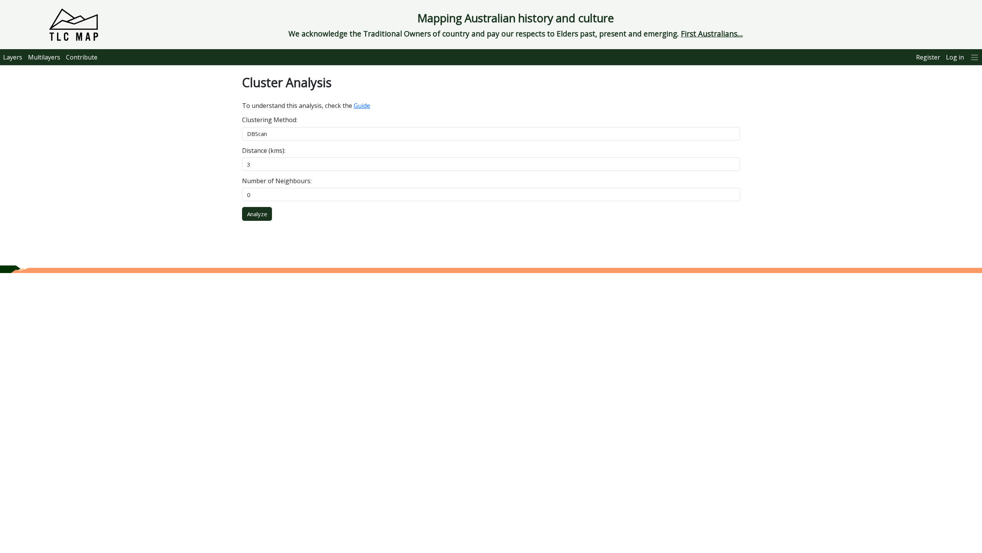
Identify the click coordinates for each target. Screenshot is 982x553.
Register (928, 57)
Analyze (257, 214)
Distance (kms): (263, 150)
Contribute (81, 57)
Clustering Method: (269, 120)
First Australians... (712, 33)
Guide (362, 105)
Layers (12, 57)
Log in (955, 57)
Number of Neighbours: (276, 181)
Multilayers (44, 57)
